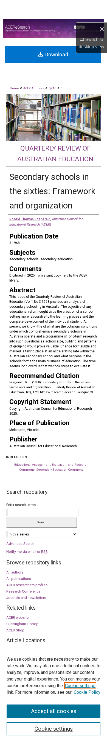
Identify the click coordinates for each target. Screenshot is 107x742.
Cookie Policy (87, 692)
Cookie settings (80, 685)
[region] (53, 695)
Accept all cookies (53, 711)
